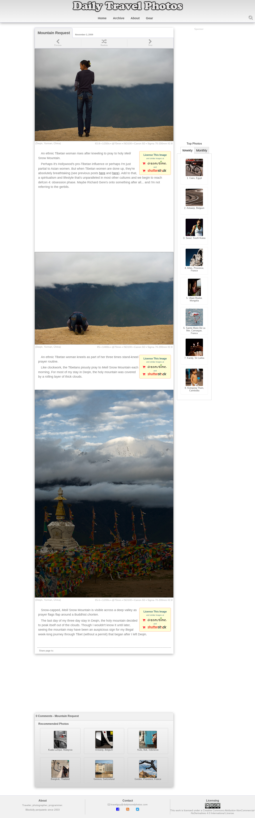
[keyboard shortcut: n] (150, 43)
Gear (149, 18)
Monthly (201, 150)
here (102, 173)
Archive (118, 18)
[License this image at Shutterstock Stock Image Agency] (155, 171)
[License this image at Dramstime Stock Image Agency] (155, 164)
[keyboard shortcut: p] (58, 43)
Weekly (187, 150)
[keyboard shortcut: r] (104, 43)
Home (102, 18)
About (135, 18)
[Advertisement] (104, 224)
